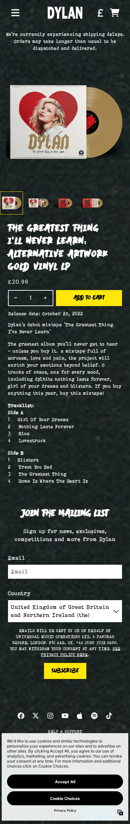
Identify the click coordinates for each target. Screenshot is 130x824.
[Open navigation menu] (15, 12)
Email (16, 558)
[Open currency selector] (100, 12)
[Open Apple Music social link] (79, 715)
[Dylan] (65, 12)
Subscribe (65, 671)
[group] (11, 203)
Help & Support (65, 731)
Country (19, 593)
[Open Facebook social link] (21, 715)
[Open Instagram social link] (50, 715)
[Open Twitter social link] (35, 715)
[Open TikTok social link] (109, 715)
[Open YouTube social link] (65, 715)
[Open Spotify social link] (94, 715)
